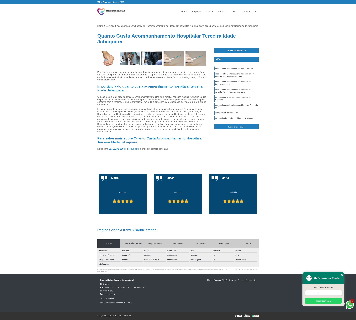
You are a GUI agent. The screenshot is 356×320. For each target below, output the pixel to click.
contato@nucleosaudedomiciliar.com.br (117, 303)
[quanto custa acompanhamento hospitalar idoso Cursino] (107, 58)
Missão (209, 11)
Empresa (196, 11)
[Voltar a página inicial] (111, 11)
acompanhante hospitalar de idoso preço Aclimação (234, 118)
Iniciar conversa (323, 301)
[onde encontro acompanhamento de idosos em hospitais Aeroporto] (129, 58)
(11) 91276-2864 (116, 149)
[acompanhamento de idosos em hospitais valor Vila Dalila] (196, 58)
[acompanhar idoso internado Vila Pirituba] (151, 58)
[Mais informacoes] (255, 11)
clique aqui (133, 149)
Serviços (221, 11)
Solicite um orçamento (236, 51)
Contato (246, 11)
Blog (235, 11)
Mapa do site (250, 280)
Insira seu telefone (323, 287)
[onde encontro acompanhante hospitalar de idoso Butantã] (174, 58)
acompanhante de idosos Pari (226, 113)
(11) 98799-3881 (108, 298)
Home (184, 11)
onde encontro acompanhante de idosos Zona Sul (234, 69)
